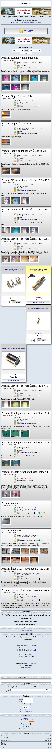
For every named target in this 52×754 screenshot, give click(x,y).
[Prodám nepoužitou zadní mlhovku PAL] (6, 494)
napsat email (33, 509)
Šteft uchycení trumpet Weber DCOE (38, 308)
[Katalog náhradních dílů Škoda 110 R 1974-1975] (6, 433)
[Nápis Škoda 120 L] (6, 141)
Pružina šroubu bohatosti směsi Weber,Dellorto (13, 270)
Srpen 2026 (26, 718)
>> (32, 718)
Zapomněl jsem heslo (26, 710)
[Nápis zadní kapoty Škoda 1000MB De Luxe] (6, 171)
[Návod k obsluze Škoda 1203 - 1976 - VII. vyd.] (6, 229)
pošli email (33, 650)
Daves (16, 295)
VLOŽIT (28, 31)
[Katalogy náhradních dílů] (6, 78)
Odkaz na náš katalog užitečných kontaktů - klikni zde (26, 22)
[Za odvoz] (6, 550)
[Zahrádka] (6, 521)
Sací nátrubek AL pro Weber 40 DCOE (13, 348)
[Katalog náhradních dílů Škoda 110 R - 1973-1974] (6, 462)
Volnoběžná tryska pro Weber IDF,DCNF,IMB (38, 270)
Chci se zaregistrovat (26, 711)
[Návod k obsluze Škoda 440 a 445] (6, 404)
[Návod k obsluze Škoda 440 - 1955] (6, 259)
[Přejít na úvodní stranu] (26, 3)
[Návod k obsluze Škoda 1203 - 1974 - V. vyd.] (6, 200)
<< (20, 718)
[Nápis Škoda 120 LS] (6, 114)
